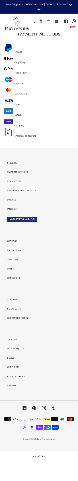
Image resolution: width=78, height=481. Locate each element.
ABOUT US (12, 275)
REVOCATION (14, 196)
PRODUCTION (14, 265)
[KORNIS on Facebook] (64, 21)
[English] (71, 27)
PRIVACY (11, 215)
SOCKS (10, 373)
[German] (74, 27)
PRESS (10, 284)
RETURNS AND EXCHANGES (21, 206)
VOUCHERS (13, 315)
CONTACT (12, 256)
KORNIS (32, 454)
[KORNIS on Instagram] (72, 21)
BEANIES (11, 401)
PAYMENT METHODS (17, 187)
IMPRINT (12, 224)
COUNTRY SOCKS (16, 391)
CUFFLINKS (13, 382)
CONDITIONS (13, 293)
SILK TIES (12, 355)
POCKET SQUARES (16, 364)
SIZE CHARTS (14, 324)
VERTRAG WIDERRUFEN (22, 234)
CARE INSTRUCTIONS (18, 333)
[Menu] (56, 21)
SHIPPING (12, 178)
